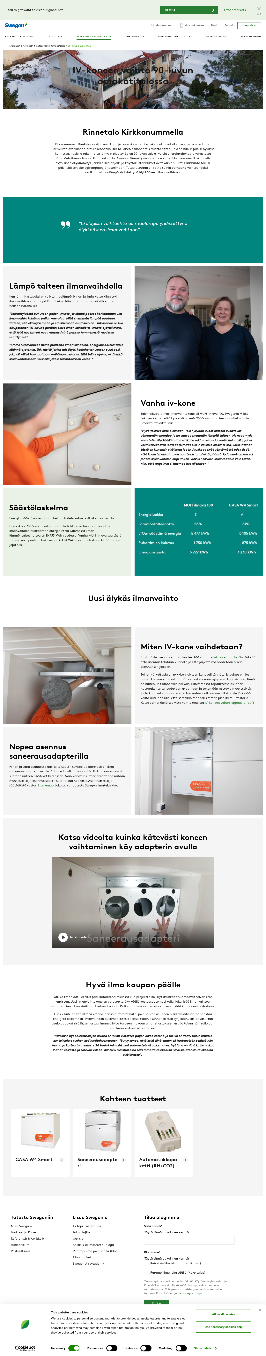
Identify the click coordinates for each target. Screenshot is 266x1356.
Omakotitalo (58, 46)
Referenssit (42, 46)
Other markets (235, 10)
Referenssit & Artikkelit (20, 46)
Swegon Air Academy (88, 1263)
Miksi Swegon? (21, 1226)
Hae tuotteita (164, 25)
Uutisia (78, 1238)
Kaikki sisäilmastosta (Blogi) (93, 1245)
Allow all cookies (223, 1314)
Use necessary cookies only (223, 1326)
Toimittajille (81, 1232)
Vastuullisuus (20, 1251)
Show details (203, 1348)
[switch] (111, 1348)
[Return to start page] (16, 25)
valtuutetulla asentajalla (218, 657)
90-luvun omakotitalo (80, 46)
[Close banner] (260, 1310)
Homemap (46, 785)
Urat (214, 25)
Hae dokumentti (195, 25)
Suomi (229, 25)
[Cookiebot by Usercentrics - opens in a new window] (25, 1348)
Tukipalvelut (20, 1245)
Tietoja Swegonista (87, 1226)
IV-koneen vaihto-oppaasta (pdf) (229, 702)
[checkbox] (189, 1268)
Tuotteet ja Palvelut (25, 1232)
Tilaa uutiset (82, 1257)
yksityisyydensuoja (190, 1293)
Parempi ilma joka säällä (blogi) (96, 1251)
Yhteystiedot (249, 25)
